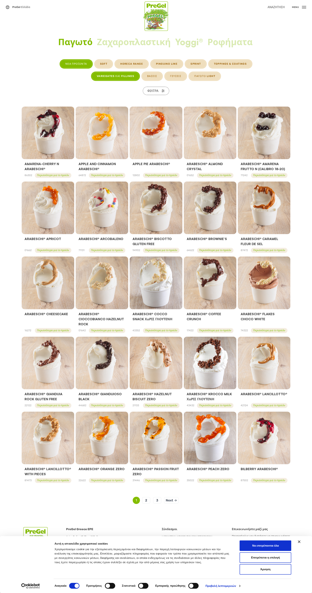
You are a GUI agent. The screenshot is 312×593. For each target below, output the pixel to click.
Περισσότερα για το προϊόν (53, 175)
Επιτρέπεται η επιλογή (265, 557)
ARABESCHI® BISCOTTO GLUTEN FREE (152, 241)
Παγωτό (75, 42)
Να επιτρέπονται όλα (265, 545)
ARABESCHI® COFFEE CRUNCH (204, 316)
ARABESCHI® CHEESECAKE (46, 314)
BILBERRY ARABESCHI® (259, 469)
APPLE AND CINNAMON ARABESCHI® (97, 166)
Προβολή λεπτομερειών (220, 585)
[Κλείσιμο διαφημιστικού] (299, 541)
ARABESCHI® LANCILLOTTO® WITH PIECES (48, 471)
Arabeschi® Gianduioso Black (100, 396)
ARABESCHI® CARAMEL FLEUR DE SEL (259, 241)
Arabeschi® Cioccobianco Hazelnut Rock (101, 319)
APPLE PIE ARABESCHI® (151, 164)
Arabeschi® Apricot (43, 239)
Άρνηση (265, 569)
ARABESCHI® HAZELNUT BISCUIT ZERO (152, 396)
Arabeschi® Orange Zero (102, 469)
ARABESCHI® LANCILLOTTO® (264, 394)
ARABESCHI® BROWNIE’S (207, 239)
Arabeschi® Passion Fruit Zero (156, 471)
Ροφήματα (230, 42)
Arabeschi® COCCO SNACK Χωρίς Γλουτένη (152, 316)
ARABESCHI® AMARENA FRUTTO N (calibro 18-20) (263, 166)
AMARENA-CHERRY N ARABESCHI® (42, 166)
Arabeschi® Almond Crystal (205, 166)
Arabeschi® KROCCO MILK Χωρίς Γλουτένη (209, 396)
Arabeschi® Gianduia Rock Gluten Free (43, 396)
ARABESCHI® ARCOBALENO (101, 239)
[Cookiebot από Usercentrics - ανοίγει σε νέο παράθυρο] (30, 586)
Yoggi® (189, 42)
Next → (171, 500)
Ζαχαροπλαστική (134, 42)
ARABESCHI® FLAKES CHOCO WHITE (258, 316)
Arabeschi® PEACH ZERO (208, 469)
